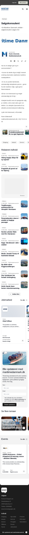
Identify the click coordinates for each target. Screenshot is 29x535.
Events (12, 524)
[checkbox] (3, 399)
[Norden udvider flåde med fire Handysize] (14, 231)
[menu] (27, 9)
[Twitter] (18, 61)
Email (4, 391)
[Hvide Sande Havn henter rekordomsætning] (14, 285)
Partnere (22, 516)
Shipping (3, 516)
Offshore (3, 524)
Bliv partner (23, 2)
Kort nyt (13, 519)
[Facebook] (11, 61)
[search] (23, 9)
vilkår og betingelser (19, 399)
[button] (26, 126)
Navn (4, 385)
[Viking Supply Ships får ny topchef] (14, 157)
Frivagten (13, 521)
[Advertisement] (14, 186)
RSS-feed (22, 519)
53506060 (9, 506)
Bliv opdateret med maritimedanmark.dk (13, 532)
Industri (3, 519)
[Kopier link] (25, 61)
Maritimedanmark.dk (15, 56)
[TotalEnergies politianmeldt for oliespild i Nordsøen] (14, 205)
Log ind (14, 2)
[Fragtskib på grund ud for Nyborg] (14, 168)
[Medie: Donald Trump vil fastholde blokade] (14, 253)
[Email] (22, 61)
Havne (3, 527)
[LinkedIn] (14, 61)
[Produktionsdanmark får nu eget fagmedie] (12, 132)
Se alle (22, 300)
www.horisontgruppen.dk (8, 509)
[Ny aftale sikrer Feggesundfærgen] (14, 264)
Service (3, 521)
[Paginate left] (3, 324)
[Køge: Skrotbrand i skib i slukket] (14, 242)
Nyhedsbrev (23, 521)
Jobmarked (14, 527)
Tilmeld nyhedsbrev (9, 404)
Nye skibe (13, 516)
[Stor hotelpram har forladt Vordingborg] (14, 274)
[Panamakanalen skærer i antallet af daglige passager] (14, 218)
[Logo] (5, 9)
